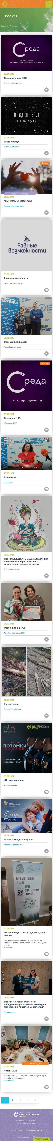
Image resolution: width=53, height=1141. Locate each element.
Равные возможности (16, 278)
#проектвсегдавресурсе (14, 845)
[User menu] (49, 4)
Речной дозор (11, 704)
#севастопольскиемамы (14, 206)
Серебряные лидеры (15, 342)
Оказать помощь (41, 1139)
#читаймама (9, 1081)
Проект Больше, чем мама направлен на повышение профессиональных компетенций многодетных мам (26, 561)
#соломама (8, 482)
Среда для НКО (12, 418)
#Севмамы (14, 147)
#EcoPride (8, 947)
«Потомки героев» (14, 780)
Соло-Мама (10, 477)
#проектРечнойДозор (12, 709)
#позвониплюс (10, 1012)
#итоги (6, 147)
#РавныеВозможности (13, 283)
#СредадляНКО (10, 423)
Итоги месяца (11, 142)
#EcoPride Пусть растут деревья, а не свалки (24, 933)
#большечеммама (11, 569)
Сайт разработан (24, 1137)
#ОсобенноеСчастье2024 (14, 633)
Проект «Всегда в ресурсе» (19, 839)
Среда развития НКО (15, 78)
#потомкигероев (10, 785)
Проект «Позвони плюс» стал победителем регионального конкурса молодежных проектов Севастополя (25, 1004)
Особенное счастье (14, 628)
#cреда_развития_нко (13, 83)
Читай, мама (10, 1071)
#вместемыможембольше (18, 201)
